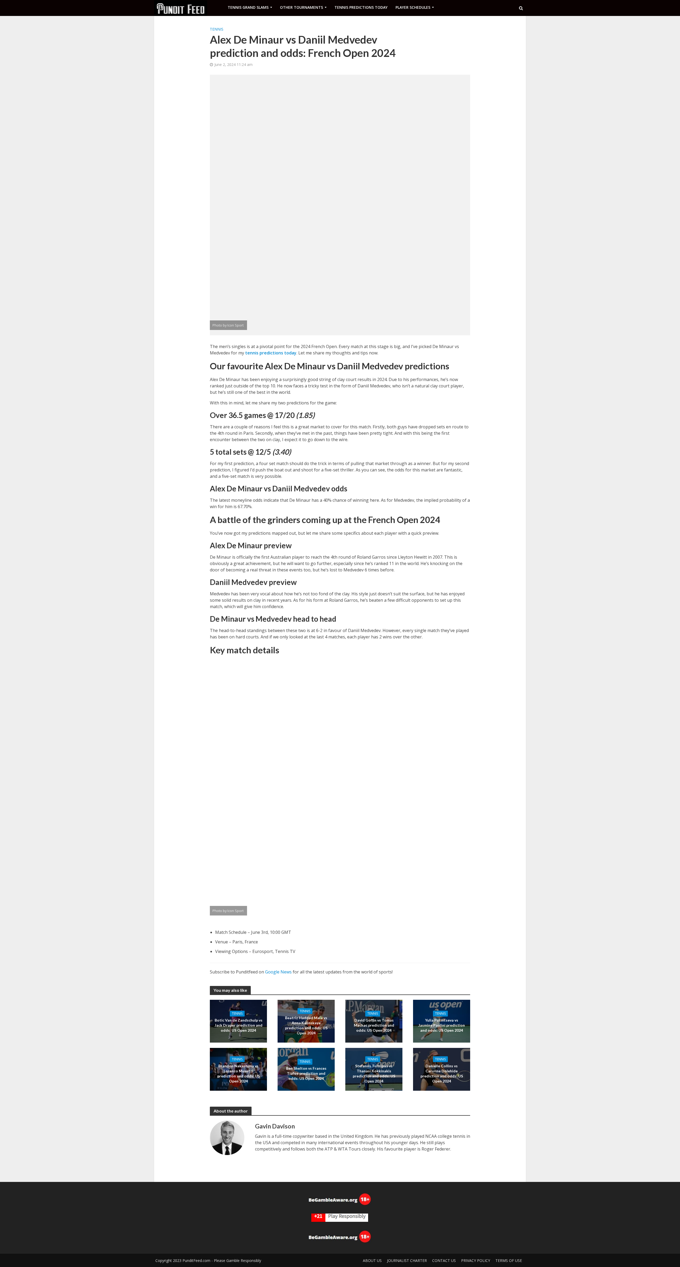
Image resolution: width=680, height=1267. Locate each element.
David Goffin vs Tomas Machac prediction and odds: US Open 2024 (374, 1025)
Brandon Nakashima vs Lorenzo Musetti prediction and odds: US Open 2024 (238, 1073)
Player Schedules (413, 7)
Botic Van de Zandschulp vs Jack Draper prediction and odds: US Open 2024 (238, 1025)
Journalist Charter (407, 1260)
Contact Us (444, 1260)
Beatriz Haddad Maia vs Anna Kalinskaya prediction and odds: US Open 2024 (306, 1025)
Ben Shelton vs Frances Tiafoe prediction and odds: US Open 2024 (306, 1073)
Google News (278, 972)
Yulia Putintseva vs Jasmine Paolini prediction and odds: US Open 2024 (441, 1025)
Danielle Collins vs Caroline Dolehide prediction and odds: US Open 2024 (441, 1073)
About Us (372, 1260)
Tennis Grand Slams (248, 7)
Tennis (216, 29)
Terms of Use (508, 1260)
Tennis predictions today (361, 7)
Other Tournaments (301, 7)
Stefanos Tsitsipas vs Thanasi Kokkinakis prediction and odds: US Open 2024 (374, 1073)
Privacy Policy (475, 1260)
